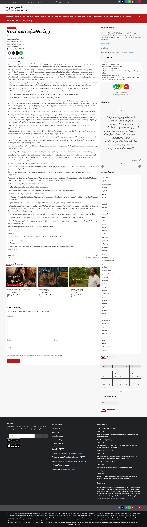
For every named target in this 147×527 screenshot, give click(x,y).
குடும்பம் (50, 16)
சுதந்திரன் (105, 240)
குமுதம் (14, 27)
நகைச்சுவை (98, 16)
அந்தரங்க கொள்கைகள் (58, 443)
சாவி (103, 234)
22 (132, 380)
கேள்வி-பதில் (22, 2)
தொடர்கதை (10, 21)
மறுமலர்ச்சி (105, 327)
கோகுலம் (104, 230)
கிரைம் (43, 16)
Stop (121, 163)
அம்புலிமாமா (105, 181)
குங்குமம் (104, 224)
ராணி (103, 340)
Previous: (11, 256)
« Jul (120, 391)
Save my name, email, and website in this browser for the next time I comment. (35, 355)
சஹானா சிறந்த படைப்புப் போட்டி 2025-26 (113, 79)
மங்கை (104, 317)
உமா (103, 200)
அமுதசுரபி (105, 177)
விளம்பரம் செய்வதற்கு (57, 436)
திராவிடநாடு (105, 293)
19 (115, 380)
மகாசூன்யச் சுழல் (108, 439)
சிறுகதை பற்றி (30, 2)
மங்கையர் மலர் (106, 320)
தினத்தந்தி (105, 280)
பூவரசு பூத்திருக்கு (77, 290)
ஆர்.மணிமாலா (13, 292)
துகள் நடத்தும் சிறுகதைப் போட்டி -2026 (113, 68)
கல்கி (103, 217)
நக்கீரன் (104, 310)
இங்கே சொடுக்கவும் (106, 43)
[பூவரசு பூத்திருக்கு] (84, 277)
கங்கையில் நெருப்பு (108, 450)
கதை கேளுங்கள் (56, 428)
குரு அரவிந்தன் (77, 292)
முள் (103, 470)
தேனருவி (104, 303)
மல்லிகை (104, 330)
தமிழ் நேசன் (105, 254)
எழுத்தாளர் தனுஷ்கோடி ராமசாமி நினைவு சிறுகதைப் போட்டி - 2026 (120, 77)
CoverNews (69, 524)
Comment (11, 316)
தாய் (103, 263)
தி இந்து (104, 267)
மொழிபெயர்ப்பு (27, 21)
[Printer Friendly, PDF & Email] (13, 249)
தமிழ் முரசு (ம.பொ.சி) (108, 260)
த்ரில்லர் (89, 16)
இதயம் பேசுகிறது (107, 184)
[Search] (140, 16)
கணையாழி (105, 210)
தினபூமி (104, 287)
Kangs (99, 450)
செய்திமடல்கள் (56, 432)
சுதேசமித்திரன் (106, 244)
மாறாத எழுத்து (44, 290)
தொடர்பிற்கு (66, 2)
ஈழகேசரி (104, 190)
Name (9, 340)
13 (121, 376)
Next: (92, 256)
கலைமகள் (105, 214)
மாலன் (20, 39)
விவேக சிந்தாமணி (107, 346)
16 (138, 376)
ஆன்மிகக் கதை (28, 16)
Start (120, 163)
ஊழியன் (104, 204)
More (79, 453)
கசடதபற (104, 207)
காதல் (37, 16)
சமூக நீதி (58, 16)
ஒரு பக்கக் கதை (115, 16)
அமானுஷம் (9, 16)
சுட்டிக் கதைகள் (80, 16)
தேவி (14, 285)
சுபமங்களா (105, 247)
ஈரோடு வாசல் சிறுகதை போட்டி (110, 75)
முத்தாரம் (104, 333)
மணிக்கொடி (105, 323)
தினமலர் (104, 290)
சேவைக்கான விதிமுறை (58, 439)
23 (138, 380)
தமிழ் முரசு (105, 257)
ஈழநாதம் (104, 197)
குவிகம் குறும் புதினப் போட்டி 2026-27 (112, 64)
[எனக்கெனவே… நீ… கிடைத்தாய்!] (21, 277)
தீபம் (103, 297)
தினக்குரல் (105, 277)
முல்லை (104, 336)
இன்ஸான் (105, 187)
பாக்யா (104, 313)
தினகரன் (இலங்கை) (107, 273)
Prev (102, 166)
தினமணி (104, 283)
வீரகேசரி (104, 350)
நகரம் (114, 428)
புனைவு (106, 16)
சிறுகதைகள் (14, 8)
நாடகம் (18, 21)
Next (139, 166)
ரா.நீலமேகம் (44, 292)
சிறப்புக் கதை (127, 16)
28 (126, 384)
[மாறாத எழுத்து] (53, 277)
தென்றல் (104, 300)
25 (109, 384)
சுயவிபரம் (49, 2)
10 (104, 376)
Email (56, 340)
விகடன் (104, 343)
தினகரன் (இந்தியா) (107, 270)
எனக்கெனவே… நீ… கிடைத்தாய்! (19, 290)
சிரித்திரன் (105, 237)
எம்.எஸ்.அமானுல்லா (113, 461)
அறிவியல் (18, 16)
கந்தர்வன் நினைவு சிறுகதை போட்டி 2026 (113, 66)
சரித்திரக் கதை (68, 16)
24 (104, 384)
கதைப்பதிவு (14, 2)
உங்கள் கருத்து (57, 2)
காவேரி (104, 220)
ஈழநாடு (104, 194)
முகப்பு (7, 2)
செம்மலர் (104, 250)
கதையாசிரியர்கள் (40, 2)
